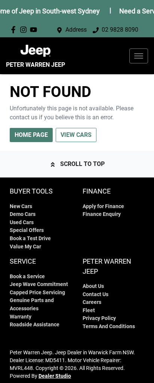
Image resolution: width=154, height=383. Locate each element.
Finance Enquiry (102, 214)
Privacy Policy (99, 318)
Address (76, 29)
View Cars (76, 134)
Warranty (20, 317)
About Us (93, 286)
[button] (138, 55)
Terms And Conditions (109, 326)
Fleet (89, 310)
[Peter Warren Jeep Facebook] (15, 29)
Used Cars (22, 222)
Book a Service (27, 276)
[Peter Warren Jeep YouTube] (35, 29)
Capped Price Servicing (37, 292)
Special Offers (27, 230)
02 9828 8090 (120, 29)
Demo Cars (23, 214)
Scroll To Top (82, 163)
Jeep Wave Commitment (39, 284)
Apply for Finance (103, 206)
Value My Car (25, 247)
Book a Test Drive (30, 238)
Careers (92, 302)
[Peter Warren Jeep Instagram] (25, 29)
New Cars (21, 206)
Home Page (31, 134)
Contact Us (95, 294)
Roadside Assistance (34, 324)
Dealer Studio (54, 376)
